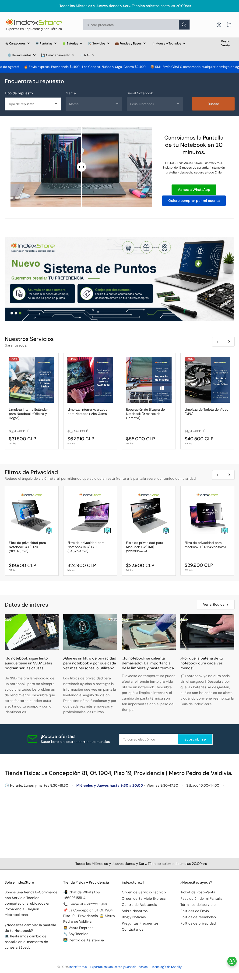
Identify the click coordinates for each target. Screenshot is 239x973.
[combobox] (136, 24)
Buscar (213, 104)
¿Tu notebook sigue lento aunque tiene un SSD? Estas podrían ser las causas (28, 663)
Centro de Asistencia (139, 904)
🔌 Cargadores (15, 43)
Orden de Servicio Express (144, 898)
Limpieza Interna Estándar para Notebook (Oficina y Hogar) (28, 413)
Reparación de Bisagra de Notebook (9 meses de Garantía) (145, 413)
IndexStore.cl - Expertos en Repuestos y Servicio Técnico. (108, 967)
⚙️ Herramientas (19, 55)
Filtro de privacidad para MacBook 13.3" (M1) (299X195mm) (144, 547)
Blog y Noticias (134, 917)
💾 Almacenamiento (55, 55)
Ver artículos (213, 604)
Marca (71, 93)
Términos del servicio (198, 904)
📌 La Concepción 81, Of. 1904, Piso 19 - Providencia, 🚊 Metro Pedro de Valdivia (89, 916)
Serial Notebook (140, 93)
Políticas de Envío (194, 911)
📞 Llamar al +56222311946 (85, 904)
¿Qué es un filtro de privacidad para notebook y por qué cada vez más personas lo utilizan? (89, 663)
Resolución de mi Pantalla (201, 898)
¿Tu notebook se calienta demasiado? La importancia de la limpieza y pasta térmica (148, 663)
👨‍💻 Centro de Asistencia (83, 940)
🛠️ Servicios (96, 43)
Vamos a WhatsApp (194, 189)
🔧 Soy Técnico (75, 934)
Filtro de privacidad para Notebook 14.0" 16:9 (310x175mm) (27, 547)
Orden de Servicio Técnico (144, 892)
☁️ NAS (85, 55)
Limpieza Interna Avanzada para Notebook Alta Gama (87, 411)
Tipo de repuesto (19, 93)
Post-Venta (225, 43)
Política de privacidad (198, 923)
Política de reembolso (198, 917)
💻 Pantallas (44, 43)
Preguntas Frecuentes (140, 923)
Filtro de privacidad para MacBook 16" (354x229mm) (205, 545)
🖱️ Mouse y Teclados (166, 43)
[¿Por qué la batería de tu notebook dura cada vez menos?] (207, 632)
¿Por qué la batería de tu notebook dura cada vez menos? (201, 663)
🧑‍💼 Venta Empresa (78, 927)
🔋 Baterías (70, 43)
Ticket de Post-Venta (197, 892)
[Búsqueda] (184, 24)
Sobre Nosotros (135, 911)
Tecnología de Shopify (166, 967)
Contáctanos (132, 929)
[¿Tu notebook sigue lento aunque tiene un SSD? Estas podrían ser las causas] (32, 632)
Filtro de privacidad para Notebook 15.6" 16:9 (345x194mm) (86, 547)
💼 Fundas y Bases (128, 43)
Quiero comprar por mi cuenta (194, 200)
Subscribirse (195, 739)
